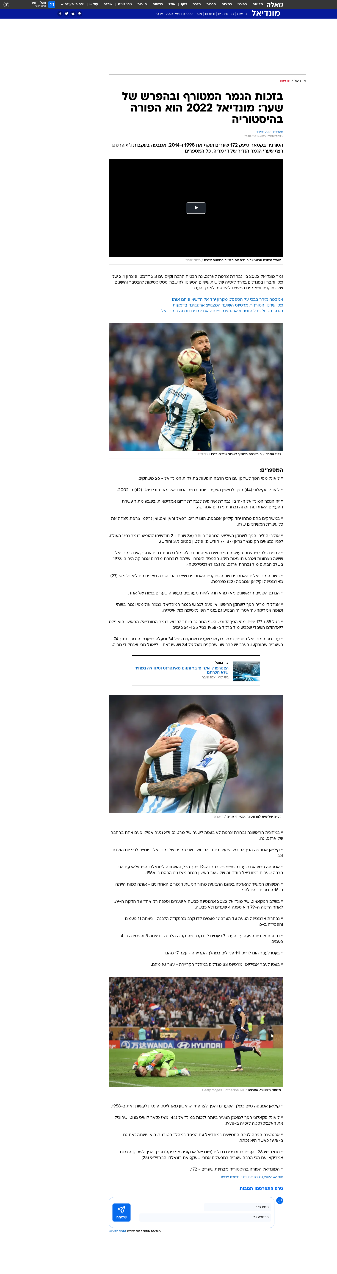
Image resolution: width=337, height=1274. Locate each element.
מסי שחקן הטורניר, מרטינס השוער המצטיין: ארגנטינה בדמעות (228, 305)
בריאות (157, 4)
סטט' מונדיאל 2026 (179, 14)
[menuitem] (255, 4)
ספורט (242, 4)
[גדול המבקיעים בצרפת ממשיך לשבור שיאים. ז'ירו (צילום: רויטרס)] (196, 390)
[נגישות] (6, 5)
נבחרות (210, 14)
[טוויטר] (66, 14)
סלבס (197, 4)
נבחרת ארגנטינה (251, 1177)
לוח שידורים (226, 14)
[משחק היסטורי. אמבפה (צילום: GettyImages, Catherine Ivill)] (196, 1035)
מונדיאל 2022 (273, 1177)
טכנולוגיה (125, 4)
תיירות (142, 4)
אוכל (171, 4)
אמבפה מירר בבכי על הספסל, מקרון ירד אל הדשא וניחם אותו (227, 300)
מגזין (199, 14)
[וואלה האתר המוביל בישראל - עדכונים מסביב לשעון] (275, 4)
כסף (184, 4)
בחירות (226, 4)
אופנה (108, 4)
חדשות (257, 4)
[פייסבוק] (60, 14)
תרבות (211, 4)
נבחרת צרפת (230, 1177)
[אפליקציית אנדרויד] (79, 14)
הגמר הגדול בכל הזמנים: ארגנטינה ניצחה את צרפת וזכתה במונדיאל (222, 311)
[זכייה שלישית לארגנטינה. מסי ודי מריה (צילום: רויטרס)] (196, 758)
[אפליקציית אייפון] (73, 14)
